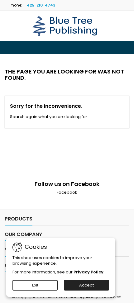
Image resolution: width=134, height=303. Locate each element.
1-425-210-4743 (39, 5)
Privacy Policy (88, 272)
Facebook (67, 192)
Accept (86, 285)
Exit (35, 285)
